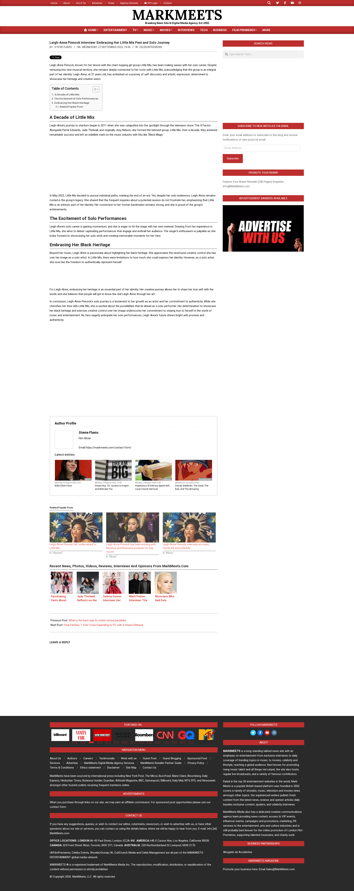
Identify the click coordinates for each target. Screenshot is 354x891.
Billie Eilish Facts (63, 485)
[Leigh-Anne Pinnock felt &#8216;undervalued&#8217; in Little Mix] (76, 527)
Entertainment (205, 479)
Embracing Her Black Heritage (71, 102)
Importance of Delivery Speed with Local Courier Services (152, 487)
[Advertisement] (133, 165)
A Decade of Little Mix (66, 94)
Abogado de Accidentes (237, 852)
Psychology (126, 479)
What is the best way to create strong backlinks (97, 620)
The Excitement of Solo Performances (76, 98)
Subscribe (233, 158)
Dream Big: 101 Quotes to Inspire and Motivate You (112, 487)
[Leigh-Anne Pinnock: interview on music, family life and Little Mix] (189, 527)
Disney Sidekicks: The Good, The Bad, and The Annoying (191, 487)
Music (88, 479)
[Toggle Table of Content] (94, 89)
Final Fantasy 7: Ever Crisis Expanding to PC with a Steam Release (103, 625)
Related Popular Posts (71, 107)
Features (167, 479)
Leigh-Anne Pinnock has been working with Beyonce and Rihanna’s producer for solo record (131, 548)
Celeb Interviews (150, 47)
